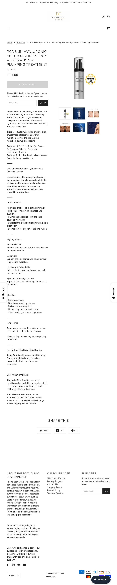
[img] (108, 16)
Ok (106, 491)
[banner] (58, 16)
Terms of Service (55, 493)
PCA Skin (11, 70)
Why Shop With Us (56, 478)
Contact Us (52, 484)
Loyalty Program (55, 481)
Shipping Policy (54, 487)
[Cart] (108, 28)
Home (9, 42)
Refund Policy (53, 490)
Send (43, 103)
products (21, 42)
